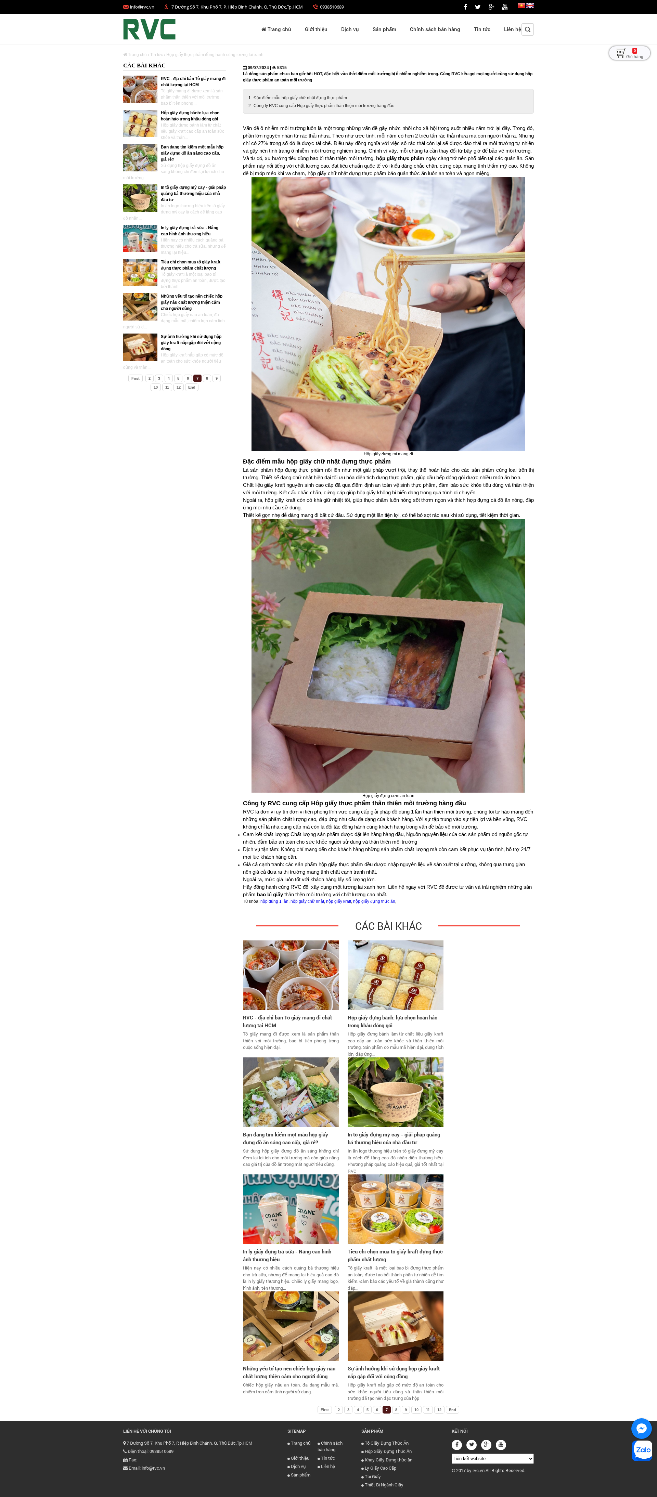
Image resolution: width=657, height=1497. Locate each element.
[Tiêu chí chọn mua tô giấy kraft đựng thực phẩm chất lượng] (140, 272)
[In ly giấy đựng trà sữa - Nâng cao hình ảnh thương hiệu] (140, 238)
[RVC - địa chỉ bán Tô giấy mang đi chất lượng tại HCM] (140, 89)
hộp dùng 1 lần (274, 901)
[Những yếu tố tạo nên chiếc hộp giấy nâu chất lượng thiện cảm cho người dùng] (140, 307)
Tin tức (482, 29)
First (135, 378)
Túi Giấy (372, 1476)
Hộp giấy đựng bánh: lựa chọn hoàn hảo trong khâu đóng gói (392, 1021)
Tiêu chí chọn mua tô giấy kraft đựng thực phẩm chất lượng (395, 1255)
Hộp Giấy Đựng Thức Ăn (388, 1451)
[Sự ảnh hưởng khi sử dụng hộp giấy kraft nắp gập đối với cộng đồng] (140, 347)
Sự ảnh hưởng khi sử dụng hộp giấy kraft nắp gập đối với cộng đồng (191, 342)
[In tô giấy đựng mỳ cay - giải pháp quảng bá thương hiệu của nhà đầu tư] (140, 198)
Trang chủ (278, 29)
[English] (530, 6)
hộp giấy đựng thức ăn (374, 901)
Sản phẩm (384, 29)
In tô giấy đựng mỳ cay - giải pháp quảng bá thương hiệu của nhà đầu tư (193, 193)
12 (179, 387)
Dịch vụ (350, 29)
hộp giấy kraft (338, 901)
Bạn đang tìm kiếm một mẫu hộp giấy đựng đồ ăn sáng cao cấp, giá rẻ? (192, 153)
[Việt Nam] (521, 6)
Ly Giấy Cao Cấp (380, 1468)
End (191, 387)
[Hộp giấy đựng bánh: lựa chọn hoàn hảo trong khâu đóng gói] (140, 123)
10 (156, 387)
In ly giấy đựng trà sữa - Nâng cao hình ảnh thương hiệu (287, 1255)
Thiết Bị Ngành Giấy (383, 1485)
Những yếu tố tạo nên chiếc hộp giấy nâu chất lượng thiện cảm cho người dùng (191, 302)
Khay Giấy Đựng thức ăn (388, 1460)
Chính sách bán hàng (435, 29)
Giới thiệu (316, 29)
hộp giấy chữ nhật (307, 901)
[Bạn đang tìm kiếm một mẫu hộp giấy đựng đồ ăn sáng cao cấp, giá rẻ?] (140, 157)
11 (167, 387)
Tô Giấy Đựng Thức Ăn (386, 1443)
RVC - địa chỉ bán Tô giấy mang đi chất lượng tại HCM (287, 1021)
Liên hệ (512, 29)
